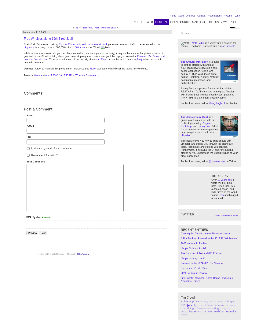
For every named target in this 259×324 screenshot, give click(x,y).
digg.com (29, 47)
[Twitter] (220, 8)
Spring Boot (204, 126)
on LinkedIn (228, 46)
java (191, 304)
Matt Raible (198, 43)
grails (227, 301)
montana (231, 305)
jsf (216, 305)
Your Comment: (36, 161)
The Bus (213, 22)
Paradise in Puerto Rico (194, 268)
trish (199, 311)
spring (215, 308)
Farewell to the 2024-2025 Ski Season (202, 263)
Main (97, 28)
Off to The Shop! (108, 28)
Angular (207, 123)
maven (222, 305)
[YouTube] (232, 8)
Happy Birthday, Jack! (193, 258)
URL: (29, 137)
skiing (190, 308)
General (161, 22)
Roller (235, 22)
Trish (221, 195)
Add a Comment (88, 75)
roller (183, 308)
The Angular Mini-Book (194, 61)
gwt (232, 301)
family (220, 301)
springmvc (225, 308)
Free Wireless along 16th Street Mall (48, 38)
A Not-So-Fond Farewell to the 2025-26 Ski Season (209, 238)
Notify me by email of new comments (51, 148)
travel (193, 311)
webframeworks (225, 311)
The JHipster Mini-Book (194, 117)
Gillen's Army (83, 254)
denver (212, 301)
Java (224, 22)
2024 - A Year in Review (194, 273)
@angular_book (217, 103)
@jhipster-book (217, 161)
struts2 (184, 311)
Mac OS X (198, 22)
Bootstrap (186, 126)
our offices (101, 59)
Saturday (80, 47)
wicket (184, 314)
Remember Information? (44, 155)
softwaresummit (203, 308)
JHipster (185, 135)
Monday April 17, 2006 (34, 32)
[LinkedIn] (226, 8)
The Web (147, 22)
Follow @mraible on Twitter (226, 215)
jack (183, 305)
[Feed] (238, 8)
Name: (30, 115)
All (136, 22)
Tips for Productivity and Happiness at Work (83, 44)
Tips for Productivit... (83, 28)
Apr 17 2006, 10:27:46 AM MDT (61, 75)
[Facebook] (214, 8)
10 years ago (224, 179)
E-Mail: (31, 126)
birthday (204, 301)
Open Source (180, 22)
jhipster (210, 305)
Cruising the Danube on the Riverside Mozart (205, 233)
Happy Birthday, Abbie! (193, 248)
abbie (184, 301)
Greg (139, 59)
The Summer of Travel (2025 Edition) (201, 253)
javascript (200, 305)
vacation (208, 311)
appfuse (194, 301)
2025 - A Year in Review (194, 243)
